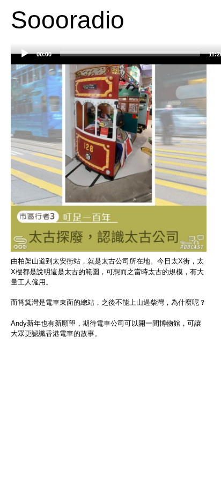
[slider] (130, 53)
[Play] (24, 53)
